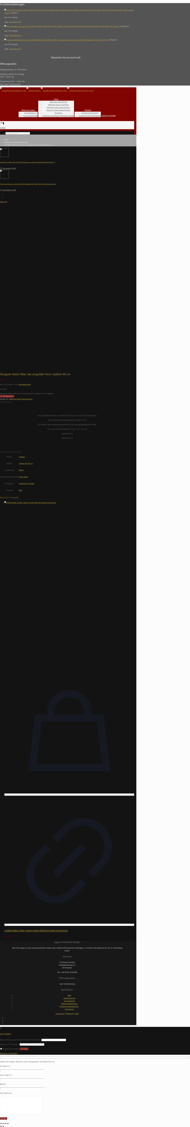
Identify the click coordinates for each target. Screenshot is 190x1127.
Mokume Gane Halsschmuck (16, 142)
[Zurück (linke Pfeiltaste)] (1, 1126)
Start (6, 139)
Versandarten (69, 1001)
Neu (20, 490)
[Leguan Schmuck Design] (47, 90)
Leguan (22, 457)
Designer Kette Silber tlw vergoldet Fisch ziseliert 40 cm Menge (26, 393)
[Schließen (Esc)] (8, 1123)
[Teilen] (5, 1123)
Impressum (69, 1009)
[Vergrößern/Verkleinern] (1, 1123)
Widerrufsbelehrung (69, 1004)
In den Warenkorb (7, 396)
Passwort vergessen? (9, 1053)
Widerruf (69, 1014)
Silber (21, 470)
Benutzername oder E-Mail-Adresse (20, 1040)
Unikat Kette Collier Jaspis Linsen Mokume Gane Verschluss (36, 930)
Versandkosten (15, 22)
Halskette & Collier (26, 483)
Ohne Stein (23, 477)
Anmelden (24, 1049)
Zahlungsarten (69, 998)
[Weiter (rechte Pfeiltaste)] (3, 1126)
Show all (3, 202)
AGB (69, 995)
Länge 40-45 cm (26, 463)
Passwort (9, 1044)
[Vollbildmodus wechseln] (3, 1123)
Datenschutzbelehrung (69, 1006)
